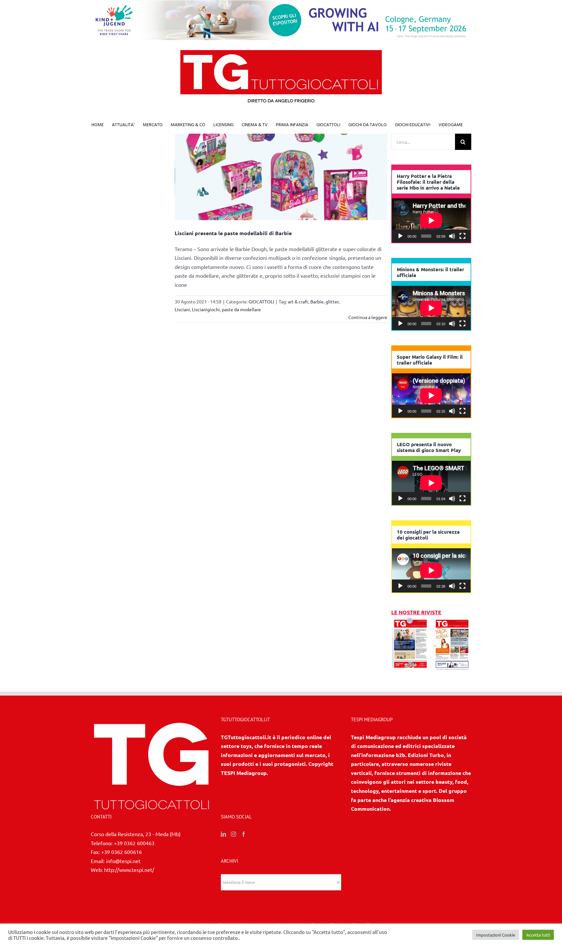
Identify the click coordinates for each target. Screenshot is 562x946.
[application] (431, 220)
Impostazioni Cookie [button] (495, 935)
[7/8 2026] (410, 621)
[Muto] (452, 236)
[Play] (400, 236)
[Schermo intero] (462, 236)
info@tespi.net (123, 861)
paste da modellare (241, 309)
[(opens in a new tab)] (452, 621)
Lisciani (182, 309)
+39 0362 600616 (121, 851)
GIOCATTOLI (261, 301)
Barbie (317, 301)
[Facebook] (243, 834)
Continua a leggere (367, 317)
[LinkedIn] (223, 834)
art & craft (298, 301)
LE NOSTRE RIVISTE (416, 612)
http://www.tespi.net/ (129, 869)
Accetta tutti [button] (538, 935)
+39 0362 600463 (134, 843)
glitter (332, 301)
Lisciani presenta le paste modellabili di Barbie (233, 233)
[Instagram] (233, 834)
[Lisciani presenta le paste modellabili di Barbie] (281, 177)
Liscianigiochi (206, 309)
